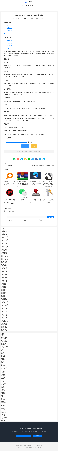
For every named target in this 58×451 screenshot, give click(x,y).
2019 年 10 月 (4, 321)
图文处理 (3, 355)
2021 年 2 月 (4, 298)
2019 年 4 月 (4, 330)
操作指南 (9, 28)
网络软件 (3, 398)
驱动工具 (3, 420)
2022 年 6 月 (4, 274)
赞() (41, 18)
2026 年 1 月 (4, 234)
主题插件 (3, 349)
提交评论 (51, 217)
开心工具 (3, 370)
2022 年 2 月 (4, 280)
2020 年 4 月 (4, 313)
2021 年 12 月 (4, 283)
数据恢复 (3, 380)
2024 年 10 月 (4, 246)
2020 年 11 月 (4, 302)
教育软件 (3, 378)
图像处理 (3, 353)
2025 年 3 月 (4, 242)
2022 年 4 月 (4, 277)
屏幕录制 (3, 368)
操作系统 (3, 377)
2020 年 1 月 (4, 317)
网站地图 (40, 445)
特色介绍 (9, 25)
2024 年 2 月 (4, 253)
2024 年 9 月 (4, 247)
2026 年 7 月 (4, 230)
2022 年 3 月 (4, 278)
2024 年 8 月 (4, 249)
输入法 (2, 411)
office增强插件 (4, 341)
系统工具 (3, 396)
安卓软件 (3, 365)
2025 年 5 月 (4, 240)
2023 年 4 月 (4, 268)
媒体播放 (3, 362)
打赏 (34, 146)
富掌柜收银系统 (4, 367)
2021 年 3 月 (4, 296)
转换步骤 (9, 30)
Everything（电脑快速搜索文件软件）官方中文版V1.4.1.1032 (9, 183)
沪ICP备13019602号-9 (23, 435)
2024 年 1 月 (4, 255)
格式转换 (3, 386)
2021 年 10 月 (4, 286)
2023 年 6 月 (4, 265)
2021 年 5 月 (4, 293)
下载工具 (3, 347)
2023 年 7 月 (4, 264)
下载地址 (6, 34)
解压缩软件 (3, 408)
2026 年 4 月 (4, 231)
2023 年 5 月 (4, 267)
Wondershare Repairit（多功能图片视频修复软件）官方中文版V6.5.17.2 (35, 183)
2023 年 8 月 (4, 262)
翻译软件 (3, 399)
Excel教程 (3, 338)
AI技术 (23, 5)
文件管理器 (3, 383)
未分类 (27, 5)
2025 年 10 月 (4, 239)
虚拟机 (2, 404)
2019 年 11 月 (4, 320)
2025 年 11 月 (4, 237)
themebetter (33, 445)
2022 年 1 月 (4, 281)
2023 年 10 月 (4, 259)
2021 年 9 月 (4, 287)
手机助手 (3, 375)
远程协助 (3, 414)
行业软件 (3, 405)
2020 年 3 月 (4, 314)
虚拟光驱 (3, 401)
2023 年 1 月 (4, 273)
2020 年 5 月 (4, 311)
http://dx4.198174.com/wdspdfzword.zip (17, 142)
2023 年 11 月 (4, 258)
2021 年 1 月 (4, 299)
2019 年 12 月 (4, 318)
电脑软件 (3, 9)
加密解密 (3, 352)
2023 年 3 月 (4, 270)
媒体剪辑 (3, 361)
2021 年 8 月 (4, 289)
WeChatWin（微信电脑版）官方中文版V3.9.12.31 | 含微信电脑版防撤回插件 (22, 199)
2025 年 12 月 (4, 236)
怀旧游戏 (3, 372)
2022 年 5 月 (4, 276)
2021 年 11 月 (4, 284)
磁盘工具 (3, 392)
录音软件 (3, 371)
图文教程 (3, 356)
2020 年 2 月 (4, 315)
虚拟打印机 (3, 402)
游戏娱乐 (3, 387)
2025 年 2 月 (4, 243)
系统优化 (3, 393)
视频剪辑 (3, 406)
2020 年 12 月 (4, 301)
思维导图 (3, 374)
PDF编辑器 (3, 343)
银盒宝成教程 (4, 417)
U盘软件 (3, 344)
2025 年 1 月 (4, 244)
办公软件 (3, 350)
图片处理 (3, 358)
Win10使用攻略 (4, 346)
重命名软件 (3, 415)
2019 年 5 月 (4, 329)
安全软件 (3, 364)
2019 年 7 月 (4, 326)
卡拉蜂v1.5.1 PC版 (8, 165)
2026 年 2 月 (4, 233)
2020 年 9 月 (4, 305)
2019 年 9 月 (4, 323)
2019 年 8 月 (4, 324)
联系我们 (37, 435)
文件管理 (3, 381)
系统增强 (3, 395)
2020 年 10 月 (4, 304)
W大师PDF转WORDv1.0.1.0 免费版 (29, 15)
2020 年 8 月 (4, 307)
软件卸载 (3, 409)
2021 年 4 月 (4, 295)
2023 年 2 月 (4, 271)
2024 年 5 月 (4, 252)
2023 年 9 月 (4, 261)
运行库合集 (3, 412)
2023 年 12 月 (4, 256)
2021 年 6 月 (4, 292)
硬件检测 (3, 390)
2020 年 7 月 (4, 308)
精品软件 (32, 5)
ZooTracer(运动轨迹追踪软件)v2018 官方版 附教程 (43, 165)
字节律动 (29, 2)
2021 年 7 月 (4, 290)
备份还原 (3, 359)
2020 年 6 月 (4, 310)
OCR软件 (3, 340)
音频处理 (3, 418)
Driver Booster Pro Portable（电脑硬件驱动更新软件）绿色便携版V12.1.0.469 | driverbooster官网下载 (9, 200)
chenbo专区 (4, 337)
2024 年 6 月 (4, 250)
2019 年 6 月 (4, 327)
